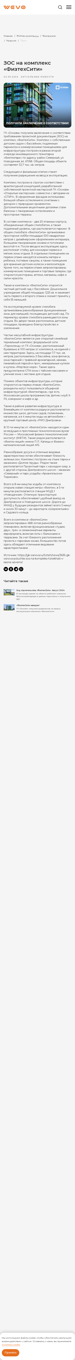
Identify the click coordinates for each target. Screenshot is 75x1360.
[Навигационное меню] (68, 7)
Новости (11, 40)
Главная (8, 36)
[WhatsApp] (21, 569)
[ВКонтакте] (6, 569)
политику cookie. (11, 1344)
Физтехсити (49, 35)
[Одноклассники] (11, 569)
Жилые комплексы (28, 35)
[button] (60, 7)
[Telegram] (16, 569)
